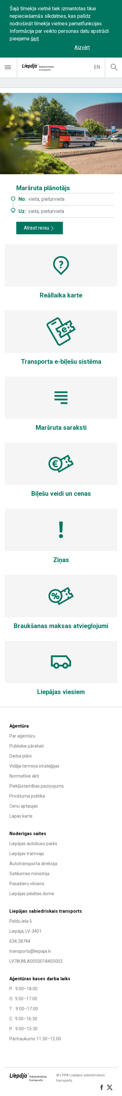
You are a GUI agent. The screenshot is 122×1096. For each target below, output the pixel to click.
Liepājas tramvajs (26, 853)
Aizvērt (82, 47)
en (97, 67)
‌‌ (104, 48)
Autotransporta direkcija (33, 863)
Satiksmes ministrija (29, 873)
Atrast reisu (36, 228)
